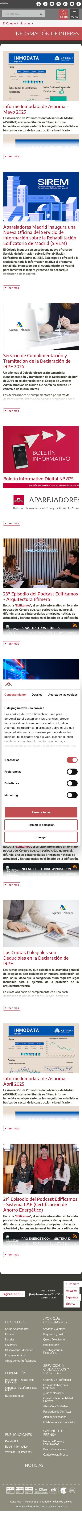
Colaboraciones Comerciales (59, 1422)
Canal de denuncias (28, 1506)
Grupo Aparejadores (16, 1328)
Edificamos (23, 605)
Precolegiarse (51, 1344)
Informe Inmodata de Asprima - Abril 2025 (35, 1081)
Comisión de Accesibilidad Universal (58, 1399)
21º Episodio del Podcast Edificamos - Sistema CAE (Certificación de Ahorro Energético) (40, 1204)
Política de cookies (62, 1501)
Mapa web (48, 1506)
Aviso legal (16, 1501)
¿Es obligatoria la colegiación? (53, 1351)
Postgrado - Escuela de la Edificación (19, 1381)
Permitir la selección (41, 824)
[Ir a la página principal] (4, 2)
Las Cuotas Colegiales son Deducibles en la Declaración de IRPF (36, 957)
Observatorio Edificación (19, 1350)
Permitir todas (41, 812)
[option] (22, 1328)
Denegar (41, 837)
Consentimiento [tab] (15, 694)
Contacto (62, 1506)
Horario (9, 1334)
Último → (72, 1304)
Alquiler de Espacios (54, 1416)
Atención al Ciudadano (56, 1406)
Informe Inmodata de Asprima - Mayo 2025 (35, 109)
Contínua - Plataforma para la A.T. (21, 1389)
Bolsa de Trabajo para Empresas (55, 1386)
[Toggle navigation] (74, 14)
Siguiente (72, 1297)
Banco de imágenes (54, 1449)
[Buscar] (41, 14)
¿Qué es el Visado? (53, 1393)
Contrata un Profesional (57, 1379)
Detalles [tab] (37, 694)
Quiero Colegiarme (54, 1339)
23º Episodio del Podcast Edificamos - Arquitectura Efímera (40, 596)
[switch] (72, 772)
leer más (14, 156)
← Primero (72, 1284)
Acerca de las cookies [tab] (63, 694)
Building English (14, 1395)
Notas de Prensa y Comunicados (53, 1442)
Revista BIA (11, 1441)
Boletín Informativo (16, 1446)
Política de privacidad (37, 1501)
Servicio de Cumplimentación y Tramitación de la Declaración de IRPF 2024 (37, 360)
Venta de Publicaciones (18, 1451)
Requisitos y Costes (54, 1334)
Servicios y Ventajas (54, 1328)
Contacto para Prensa (55, 1454)
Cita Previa (11, 1344)
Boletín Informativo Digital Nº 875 (38, 478)
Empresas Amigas (15, 1355)
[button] (12, 1294)
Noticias (9, 1339)
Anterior (71, 1290)
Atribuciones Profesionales (20, 1360)
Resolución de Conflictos (57, 1411)
